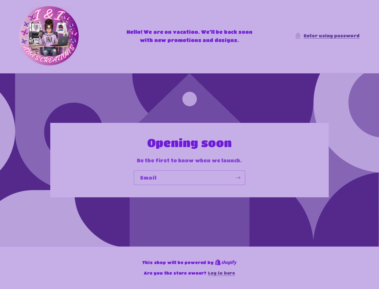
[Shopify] (226, 262)
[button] (327, 35)
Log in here (221, 273)
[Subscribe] (238, 178)
